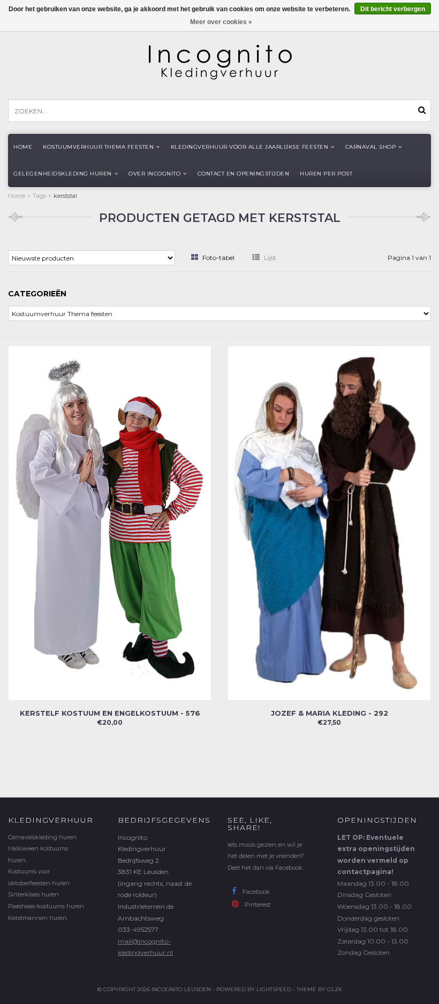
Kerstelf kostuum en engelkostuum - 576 (110, 713)
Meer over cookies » (221, 22)
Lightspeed (273, 989)
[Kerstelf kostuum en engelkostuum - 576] (110, 522)
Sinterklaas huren (33, 894)
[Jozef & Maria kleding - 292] (329, 522)
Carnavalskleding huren (42, 837)
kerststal (65, 196)
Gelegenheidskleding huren (62, 173)
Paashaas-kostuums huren (46, 906)
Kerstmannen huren (37, 918)
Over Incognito (154, 173)
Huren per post (326, 173)
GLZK (334, 989)
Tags (39, 196)
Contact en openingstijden (244, 173)
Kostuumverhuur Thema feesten (98, 146)
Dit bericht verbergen (392, 9)
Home (22, 146)
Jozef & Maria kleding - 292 (329, 713)
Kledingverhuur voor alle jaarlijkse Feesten (250, 146)
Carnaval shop (370, 146)
